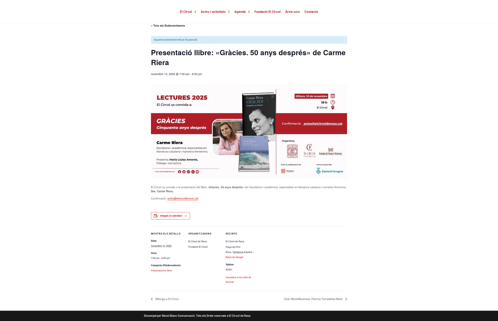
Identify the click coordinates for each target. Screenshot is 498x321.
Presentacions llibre (161, 270)
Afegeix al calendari (171, 215)
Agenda (240, 12)
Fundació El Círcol (267, 12)
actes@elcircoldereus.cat (182, 198)
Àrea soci (292, 12)
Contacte (311, 12)
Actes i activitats (213, 12)
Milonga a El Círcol (167, 299)
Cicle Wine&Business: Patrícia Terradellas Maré (313, 299)
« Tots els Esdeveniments (168, 25)
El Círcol (186, 12)
